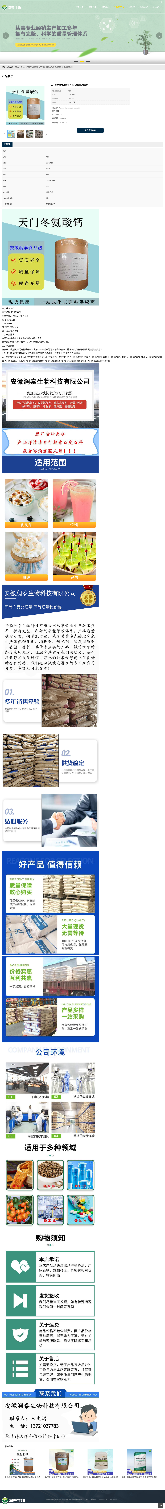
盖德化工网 (103, 1500)
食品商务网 (113, 1500)
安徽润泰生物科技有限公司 (74, 1500)
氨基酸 (36, 67)
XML (87, 1500)
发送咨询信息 (90, 130)
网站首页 (18, 67)
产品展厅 (28, 67)
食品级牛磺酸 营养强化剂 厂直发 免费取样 (61, 1477)
